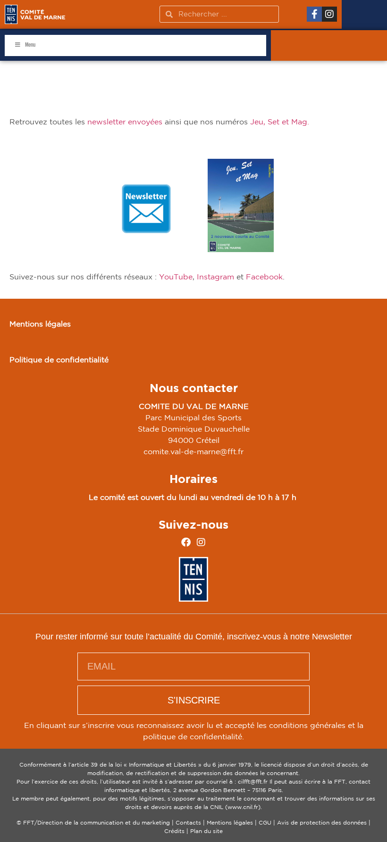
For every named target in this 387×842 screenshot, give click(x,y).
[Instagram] (329, 14)
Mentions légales (40, 323)
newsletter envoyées (124, 121)
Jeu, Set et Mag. (280, 121)
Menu (30, 45)
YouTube (176, 276)
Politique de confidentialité (59, 359)
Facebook (264, 276)
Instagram (215, 276)
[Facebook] (186, 542)
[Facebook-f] (314, 14)
